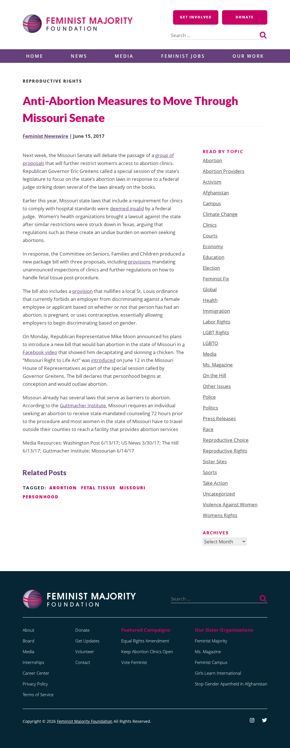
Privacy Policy (35, 684)
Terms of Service (38, 694)
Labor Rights (216, 321)
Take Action (215, 483)
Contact (82, 662)
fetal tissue (98, 487)
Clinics (210, 225)
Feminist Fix (216, 278)
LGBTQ (210, 343)
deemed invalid (127, 208)
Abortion (212, 160)
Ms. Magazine (218, 364)
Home (34, 56)
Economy (213, 246)
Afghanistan (216, 192)
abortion (63, 487)
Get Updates (87, 641)
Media (124, 56)
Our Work (248, 56)
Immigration (216, 311)
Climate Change (220, 214)
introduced (103, 360)
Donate (245, 17)
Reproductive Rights (52, 81)
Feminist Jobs (183, 56)
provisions (139, 261)
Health (210, 300)
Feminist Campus (211, 662)
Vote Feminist (134, 662)
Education (213, 257)
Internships (33, 662)
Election (211, 268)
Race (208, 429)
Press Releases (219, 418)
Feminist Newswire (45, 136)
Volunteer (84, 651)
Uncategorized (219, 493)
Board (28, 641)
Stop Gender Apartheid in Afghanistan (231, 684)
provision (82, 291)
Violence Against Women (230, 504)
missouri (133, 487)
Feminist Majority (211, 641)
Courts (210, 235)
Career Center (36, 673)
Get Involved (196, 17)
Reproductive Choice (226, 440)
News (79, 56)
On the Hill (214, 375)
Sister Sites (215, 461)
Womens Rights (220, 515)
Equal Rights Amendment (145, 641)
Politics (210, 407)
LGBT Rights (216, 332)
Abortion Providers (223, 171)
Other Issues (217, 386)
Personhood (41, 497)
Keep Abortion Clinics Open (147, 651)
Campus (212, 203)
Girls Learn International (218, 673)
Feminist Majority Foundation (84, 721)
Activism (212, 182)
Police (209, 397)
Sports (210, 472)
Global (210, 289)
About (28, 630)
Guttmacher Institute (83, 405)
